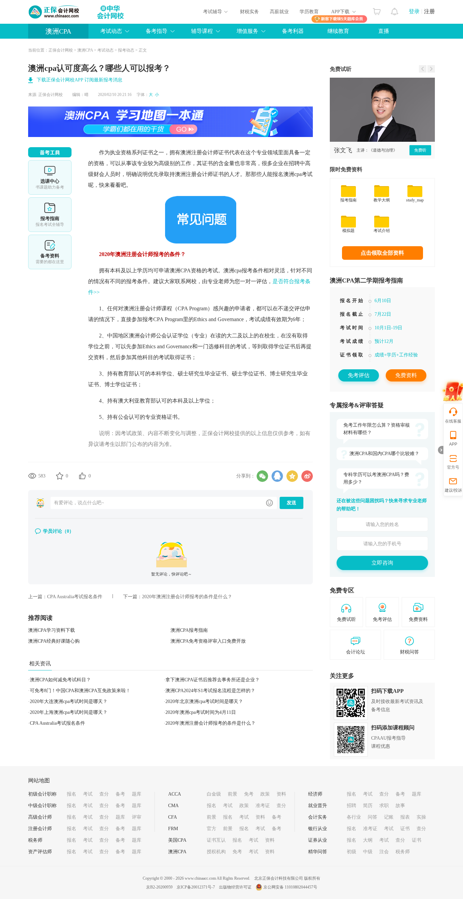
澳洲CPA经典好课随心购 (54, 641)
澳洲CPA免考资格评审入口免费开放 (208, 641)
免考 (249, 794)
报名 (71, 794)
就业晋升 (317, 805)
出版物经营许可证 (235, 887)
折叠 (440, 450)
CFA (172, 817)
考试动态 (105, 50)
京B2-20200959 (159, 887)
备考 (120, 794)
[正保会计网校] (54, 12)
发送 (291, 502)
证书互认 (216, 840)
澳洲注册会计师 (199, 152)
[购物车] (377, 9)
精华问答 (317, 851)
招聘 (351, 805)
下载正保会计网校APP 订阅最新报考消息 (79, 79)
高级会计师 (40, 817)
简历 (368, 805)
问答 (372, 817)
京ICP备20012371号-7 (196, 887)
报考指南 (49, 215)
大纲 (368, 840)
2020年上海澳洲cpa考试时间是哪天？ (68, 712)
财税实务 (249, 11)
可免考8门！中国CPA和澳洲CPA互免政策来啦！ (80, 690)
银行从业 (317, 828)
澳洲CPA (58, 31)
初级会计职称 (42, 794)
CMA (173, 805)
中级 (368, 851)
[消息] (395, 9)
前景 (232, 794)
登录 (414, 11)
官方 (211, 828)
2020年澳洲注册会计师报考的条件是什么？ (187, 596)
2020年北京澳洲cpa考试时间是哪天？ (204, 701)
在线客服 (453, 421)
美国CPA (177, 840)
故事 (400, 805)
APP (453, 444)
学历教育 (309, 11)
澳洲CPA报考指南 (189, 630)
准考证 (263, 805)
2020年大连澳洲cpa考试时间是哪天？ (68, 701)
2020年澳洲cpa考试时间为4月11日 (200, 712)
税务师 (35, 840)
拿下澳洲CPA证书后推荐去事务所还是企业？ (212, 679)
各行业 (354, 817)
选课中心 (49, 177)
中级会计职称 (42, 805)
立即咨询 (382, 563)
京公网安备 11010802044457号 (290, 887)
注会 (384, 851)
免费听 (426, 150)
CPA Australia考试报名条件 (74, 596)
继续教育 (338, 31)
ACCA (174, 794)
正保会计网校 (60, 50)
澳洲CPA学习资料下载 (51, 630)
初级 (351, 851)
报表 (405, 817)
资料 (281, 794)
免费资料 (406, 375)
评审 (136, 817)
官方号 (453, 467)
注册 (429, 11)
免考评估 (358, 375)
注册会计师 (40, 828)
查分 (104, 794)
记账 (389, 817)
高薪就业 (279, 11)
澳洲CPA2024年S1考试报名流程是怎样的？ (210, 690)
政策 (265, 794)
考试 (88, 794)
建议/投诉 (453, 490)
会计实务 (317, 817)
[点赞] (82, 476)
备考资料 (49, 252)
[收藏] (60, 476)
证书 (405, 828)
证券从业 (317, 840)
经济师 (315, 794)
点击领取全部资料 (382, 253)
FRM (173, 828)
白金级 (214, 794)
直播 (383, 31)
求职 (384, 805)
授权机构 (216, 851)
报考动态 (126, 50)
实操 (421, 817)
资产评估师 (40, 851)
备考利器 (293, 31)
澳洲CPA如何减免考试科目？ (60, 679)
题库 (136, 794)
